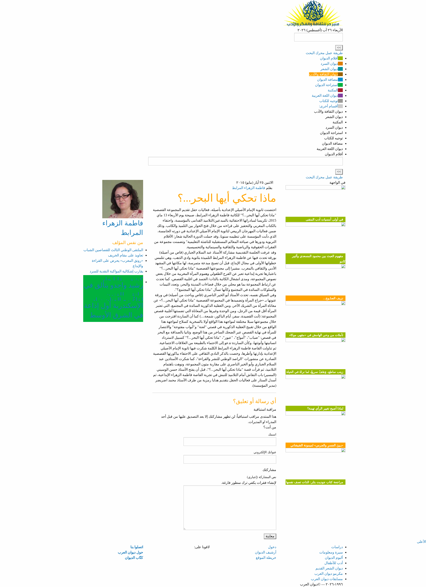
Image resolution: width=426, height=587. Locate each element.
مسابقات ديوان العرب (327, 579)
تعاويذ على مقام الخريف (125, 255)
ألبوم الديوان (334, 557)
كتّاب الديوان (134, 557)
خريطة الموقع (266, 557)
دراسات (337, 547)
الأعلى (421, 542)
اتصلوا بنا (136, 547)
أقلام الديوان (329, 58)
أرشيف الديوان (265, 552)
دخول (272, 547)
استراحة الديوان (326, 85)
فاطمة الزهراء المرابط (248, 188)
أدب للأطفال (333, 563)
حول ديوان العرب (130, 552)
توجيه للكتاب (328, 101)
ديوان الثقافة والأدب (323, 74)
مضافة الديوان (327, 79)
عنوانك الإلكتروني (265, 452)
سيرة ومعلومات (331, 552)
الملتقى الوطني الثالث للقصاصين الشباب (113, 250)
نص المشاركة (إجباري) (261, 477)
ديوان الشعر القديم (329, 568)
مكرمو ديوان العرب (328, 573)
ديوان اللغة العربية (325, 95)
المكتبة (333, 90)
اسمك (272, 434)
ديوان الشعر (329, 69)
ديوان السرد (329, 63)
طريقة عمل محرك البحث (324, 53)
